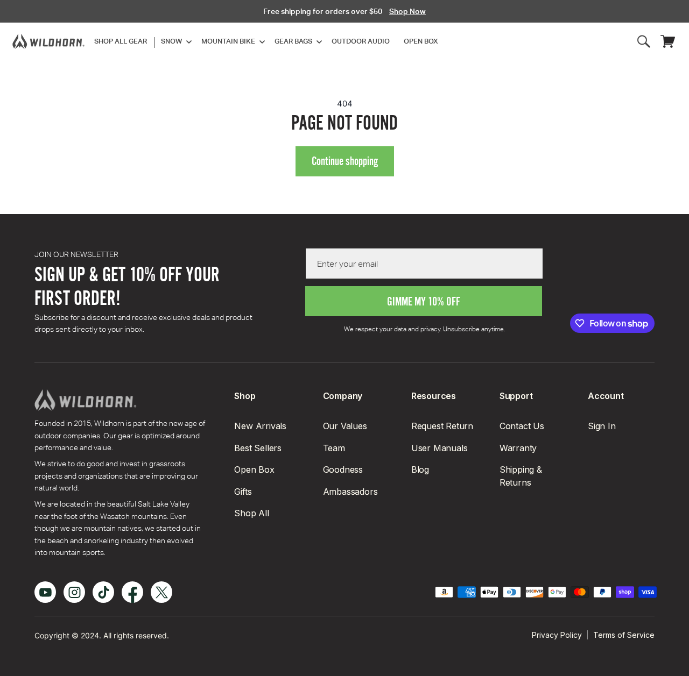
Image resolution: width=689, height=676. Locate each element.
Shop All (251, 513)
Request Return (442, 426)
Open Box (254, 469)
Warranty (518, 448)
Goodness (343, 469)
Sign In (602, 426)
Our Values (345, 426)
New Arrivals (260, 426)
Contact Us (522, 426)
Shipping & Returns (521, 476)
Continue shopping (345, 161)
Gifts (242, 491)
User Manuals (439, 448)
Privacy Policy (557, 634)
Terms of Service (624, 634)
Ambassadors (350, 491)
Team (334, 448)
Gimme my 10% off (423, 301)
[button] (174, 41)
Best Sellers (258, 448)
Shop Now (407, 11)
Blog (420, 469)
